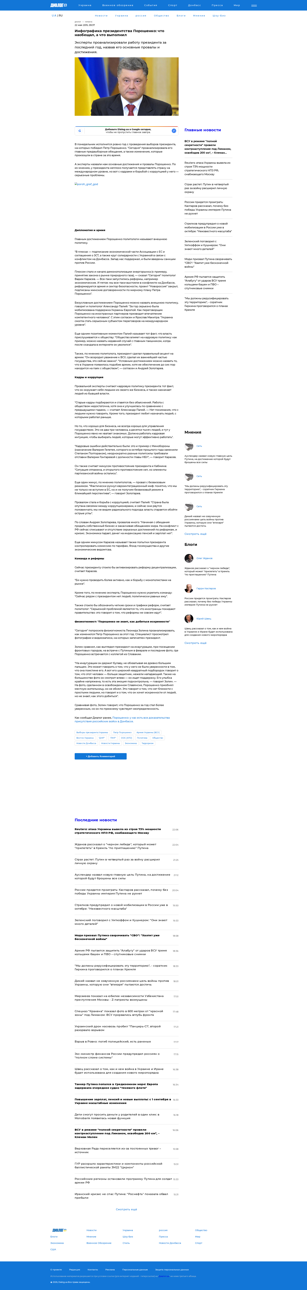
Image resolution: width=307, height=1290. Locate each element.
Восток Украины (85, 738)
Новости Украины (110, 743)
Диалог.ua (164, 1276)
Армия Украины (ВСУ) (148, 732)
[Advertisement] (127, 785)
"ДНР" (102, 738)
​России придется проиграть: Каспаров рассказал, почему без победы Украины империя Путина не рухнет (208, 208)
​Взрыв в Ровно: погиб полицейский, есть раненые (113, 1041)
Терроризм (148, 743)
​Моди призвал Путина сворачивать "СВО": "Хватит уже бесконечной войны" (208, 263)
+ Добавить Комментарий (100, 756)
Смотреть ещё (126, 1209)
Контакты (93, 1269)
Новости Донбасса (86, 743)
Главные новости (203, 130)
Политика (142, 738)
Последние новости (96, 820)
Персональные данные (135, 1269)
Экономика (131, 743)
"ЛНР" (113, 738)
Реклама (110, 1269)
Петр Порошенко (122, 732)
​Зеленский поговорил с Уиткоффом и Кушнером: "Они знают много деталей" (205, 245)
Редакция (74, 1269)
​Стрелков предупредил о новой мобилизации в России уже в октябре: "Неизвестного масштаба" (208, 227)
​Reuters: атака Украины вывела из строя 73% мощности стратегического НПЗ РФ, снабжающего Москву (207, 168)
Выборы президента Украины (92, 732)
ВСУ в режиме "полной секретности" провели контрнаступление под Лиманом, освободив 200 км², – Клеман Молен (208, 147)
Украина (88, 22)
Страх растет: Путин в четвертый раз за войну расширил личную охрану (207, 188)
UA (54, 15)
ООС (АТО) (126, 738)
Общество (157, 738)
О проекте (56, 1269)
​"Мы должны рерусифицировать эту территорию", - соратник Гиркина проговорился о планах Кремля (206, 304)
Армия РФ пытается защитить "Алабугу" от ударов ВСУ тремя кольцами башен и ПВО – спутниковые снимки (205, 282)
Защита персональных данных (172, 1269)
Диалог (78, 22)
